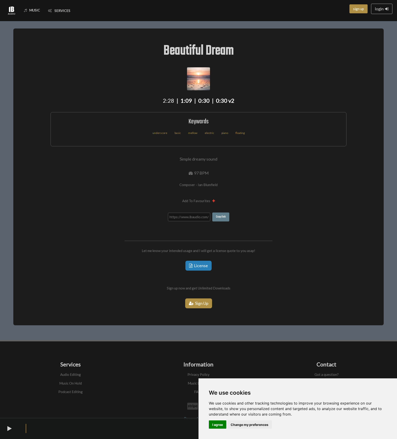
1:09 (186, 100)
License (200, 265)
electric (209, 133)
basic (178, 133)
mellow (192, 133)
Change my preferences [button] (249, 425)
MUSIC (34, 10)
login (380, 8)
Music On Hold (70, 383)
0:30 (204, 100)
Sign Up (201, 303)
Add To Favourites (197, 201)
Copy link (221, 216)
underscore (160, 133)
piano (224, 133)
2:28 (168, 100)
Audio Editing (70, 374)
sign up (358, 9)
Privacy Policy (198, 374)
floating (240, 133)
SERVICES (61, 10)
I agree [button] (217, 425)
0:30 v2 (225, 100)
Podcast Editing (70, 392)
